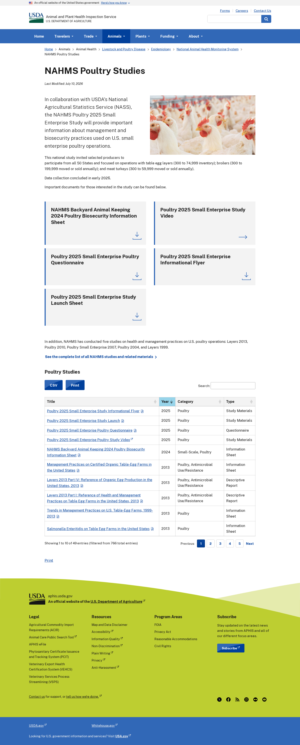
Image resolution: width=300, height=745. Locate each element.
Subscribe (229, 648)
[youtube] (265, 699)
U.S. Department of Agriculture (116, 601)
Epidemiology (161, 49)
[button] (155, 401)
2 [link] (211, 543)
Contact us (37, 696)
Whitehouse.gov (103, 725)
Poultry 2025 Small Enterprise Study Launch (83, 420)
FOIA (157, 625)
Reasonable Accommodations (175, 639)
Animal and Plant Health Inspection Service (81, 17)
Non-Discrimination (106, 646)
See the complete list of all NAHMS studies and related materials (99, 357)
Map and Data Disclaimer (109, 625)
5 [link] (240, 543)
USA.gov (121, 736)
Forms (225, 10)
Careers (242, 10)
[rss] (238, 699)
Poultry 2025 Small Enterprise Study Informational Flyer (93, 411)
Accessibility (101, 632)
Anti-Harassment (104, 667)
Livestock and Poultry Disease (123, 49)
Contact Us (262, 10)
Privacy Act (162, 632)
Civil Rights (162, 646)
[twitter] (220, 699)
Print (49, 560)
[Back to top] (288, 733)
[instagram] (247, 699)
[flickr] (256, 699)
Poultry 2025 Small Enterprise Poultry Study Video (88, 440)
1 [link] (201, 543)
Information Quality (106, 639)
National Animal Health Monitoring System (208, 49)
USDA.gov (36, 725)
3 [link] (220, 543)
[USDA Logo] (36, 18)
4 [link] (230, 543)
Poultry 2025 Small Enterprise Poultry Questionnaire (89, 430)
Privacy (97, 660)
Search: (204, 386)
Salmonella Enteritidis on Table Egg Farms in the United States (98, 529)
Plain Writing (101, 653)
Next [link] (250, 543)
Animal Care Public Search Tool (51, 637)
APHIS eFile (37, 644)
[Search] (266, 19)
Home (39, 36)
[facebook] (229, 699)
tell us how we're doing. (82, 696)
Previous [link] (187, 543)
